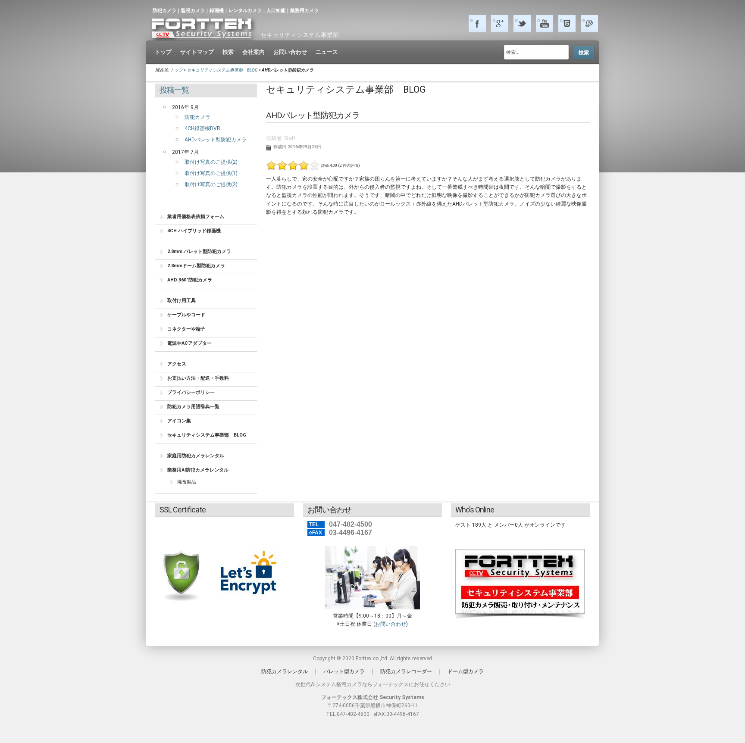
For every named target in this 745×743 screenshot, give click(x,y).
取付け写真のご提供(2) (211, 162)
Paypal (589, 23)
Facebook (477, 23)
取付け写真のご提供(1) (211, 173)
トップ (176, 70)
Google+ (499, 23)
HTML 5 (567, 23)
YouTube (544, 23)
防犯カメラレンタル (284, 671)
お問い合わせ (390, 624)
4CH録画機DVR (202, 128)
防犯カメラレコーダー (406, 671)
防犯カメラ (197, 117)
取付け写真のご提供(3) (211, 184)
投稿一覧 (174, 89)
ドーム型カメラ (466, 671)
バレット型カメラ (344, 671)
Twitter (522, 23)
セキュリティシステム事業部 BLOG (223, 70)
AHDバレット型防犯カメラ (216, 140)
